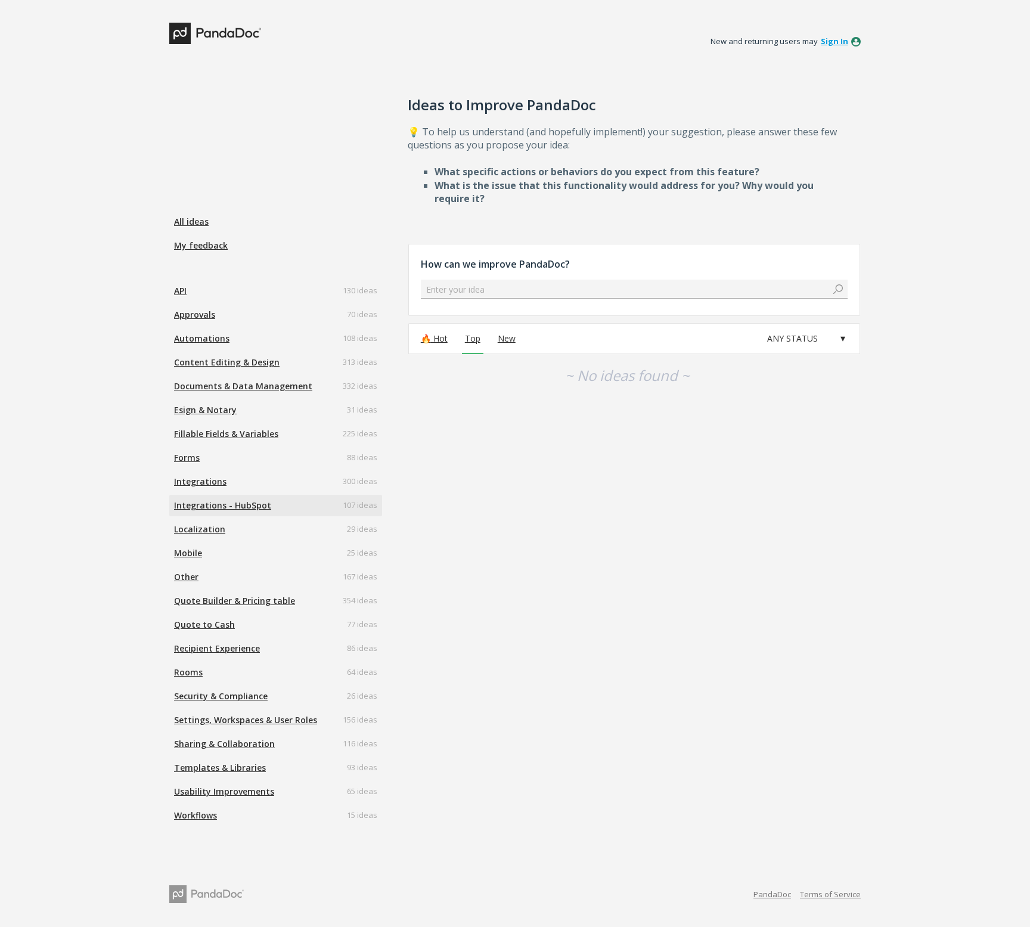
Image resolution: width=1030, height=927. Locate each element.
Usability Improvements (224, 791)
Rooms (188, 672)
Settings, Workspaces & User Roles (245, 720)
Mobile (188, 553)
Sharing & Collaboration (224, 743)
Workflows (195, 815)
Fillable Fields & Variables (226, 433)
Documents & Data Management (243, 386)
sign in (834, 41)
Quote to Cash (204, 624)
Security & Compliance (221, 696)
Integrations (200, 481)
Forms (187, 457)
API (180, 290)
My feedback (201, 245)
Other (186, 576)
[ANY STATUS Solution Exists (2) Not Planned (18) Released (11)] (806, 338)
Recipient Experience (217, 648)
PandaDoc (772, 894)
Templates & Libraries (220, 767)
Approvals (194, 314)
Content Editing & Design (227, 362)
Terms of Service (830, 894)
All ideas (191, 221)
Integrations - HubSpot (222, 505)
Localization (199, 529)
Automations (201, 338)
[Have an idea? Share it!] (215, 33)
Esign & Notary (205, 410)
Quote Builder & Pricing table (234, 600)
